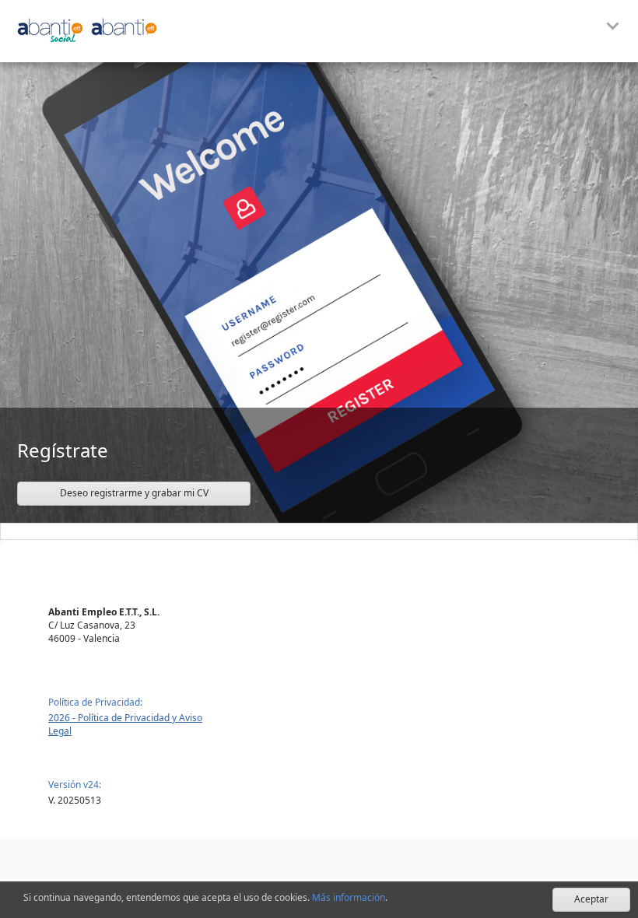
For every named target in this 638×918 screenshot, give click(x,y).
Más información (348, 897)
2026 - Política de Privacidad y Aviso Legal (125, 724)
